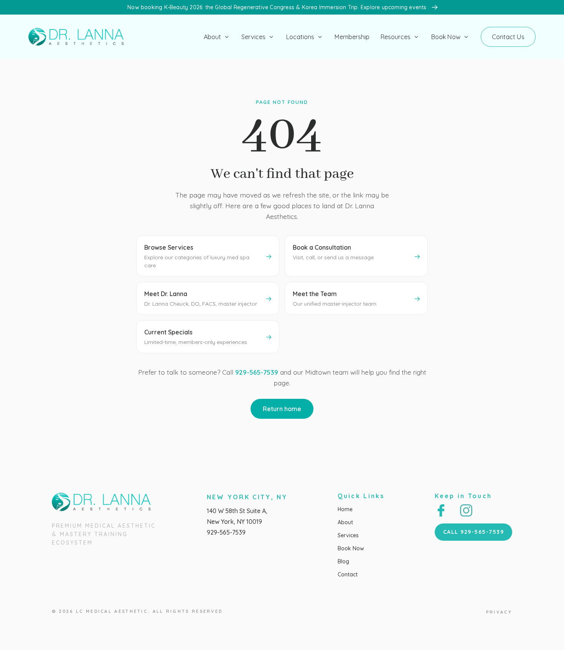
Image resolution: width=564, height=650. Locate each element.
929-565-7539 (256, 372)
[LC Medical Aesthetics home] (79, 36)
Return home (282, 409)
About (212, 37)
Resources (396, 37)
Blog (343, 561)
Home (345, 509)
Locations (300, 37)
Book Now (445, 37)
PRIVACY (499, 612)
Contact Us (508, 37)
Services (253, 37)
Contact (348, 574)
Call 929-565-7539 (473, 531)
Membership (352, 37)
